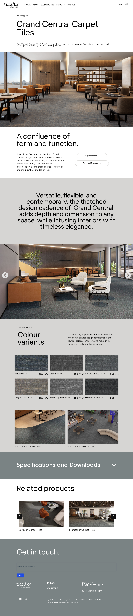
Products (26, 5)
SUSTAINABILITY (92, 591)
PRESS (51, 583)
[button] (5, 275)
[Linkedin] (20, 599)
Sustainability (47, 5)
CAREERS (52, 588)
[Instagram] (26, 599)
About (36, 5)
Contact (71, 5)
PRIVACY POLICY (96, 600)
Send (20, 575)
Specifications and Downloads (58, 465)
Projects (60, 5)
